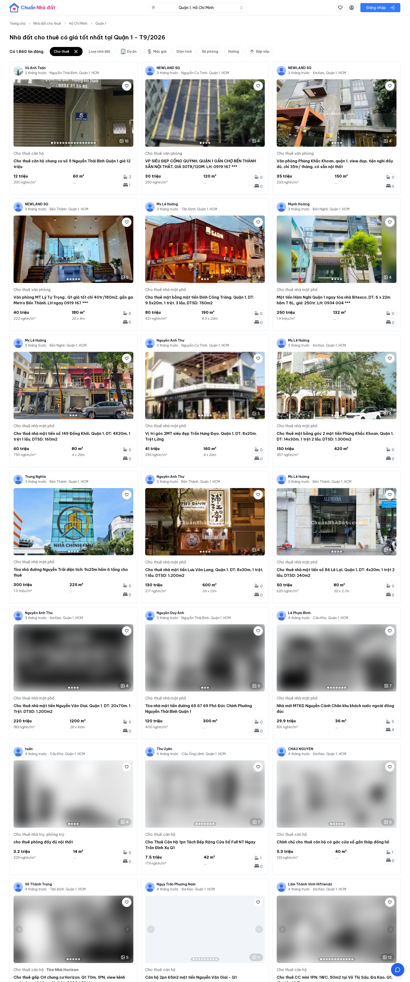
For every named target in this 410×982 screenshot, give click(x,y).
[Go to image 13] (86, 143)
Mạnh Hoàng (299, 204)
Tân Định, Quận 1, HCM (199, 209)
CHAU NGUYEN (300, 749)
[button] (397, 969)
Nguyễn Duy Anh (170, 613)
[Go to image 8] (72, 143)
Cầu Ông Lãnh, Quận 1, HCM (204, 754)
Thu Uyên (164, 749)
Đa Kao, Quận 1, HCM (329, 73)
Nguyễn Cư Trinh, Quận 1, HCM (205, 73)
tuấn (29, 749)
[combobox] (197, 7)
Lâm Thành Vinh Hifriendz (310, 884)
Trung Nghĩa (35, 476)
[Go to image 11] (80, 143)
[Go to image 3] (58, 143)
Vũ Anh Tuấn (35, 68)
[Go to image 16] (95, 143)
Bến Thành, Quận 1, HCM (69, 209)
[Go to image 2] (55, 143)
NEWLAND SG (168, 68)
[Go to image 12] (83, 143)
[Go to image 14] (89, 143)
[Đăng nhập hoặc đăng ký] (351, 7)
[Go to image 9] (75, 143)
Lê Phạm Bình (299, 613)
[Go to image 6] (66, 143)
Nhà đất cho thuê (47, 23)
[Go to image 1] (52, 143)
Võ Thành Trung (38, 884)
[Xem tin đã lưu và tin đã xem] (340, 7)
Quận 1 (100, 23)
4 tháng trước (299, 618)
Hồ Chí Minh (78, 23)
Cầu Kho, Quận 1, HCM (330, 618)
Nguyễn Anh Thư (170, 340)
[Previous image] (19, 113)
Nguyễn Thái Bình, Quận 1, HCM (74, 73)
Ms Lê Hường (167, 204)
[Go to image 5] (63, 143)
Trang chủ (17, 23)
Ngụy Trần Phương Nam (176, 884)
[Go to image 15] (92, 143)
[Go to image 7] (69, 143)
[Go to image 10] (78, 143)
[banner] (32, 7)
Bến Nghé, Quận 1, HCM (331, 209)
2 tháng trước (36, 73)
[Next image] (127, 113)
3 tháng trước (167, 73)
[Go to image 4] (60, 143)
